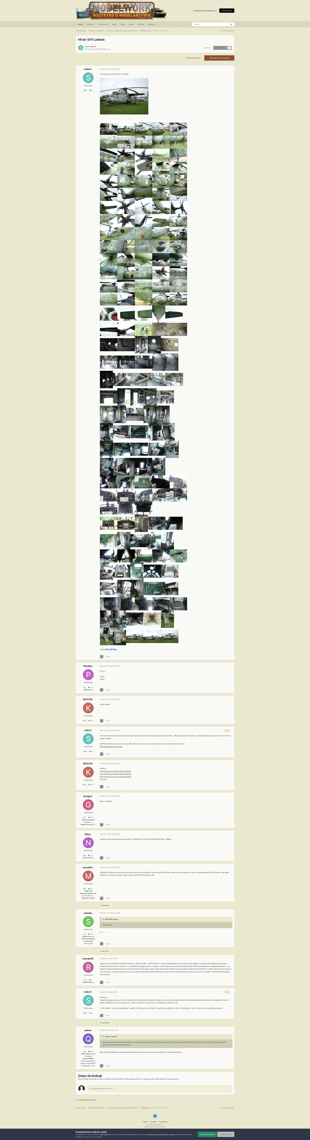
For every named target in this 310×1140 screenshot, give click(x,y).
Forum (80, 24)
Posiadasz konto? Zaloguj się (205, 11)
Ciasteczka (163, 1122)
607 (91, 721)
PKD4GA (87, 666)
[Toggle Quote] (103, 919)
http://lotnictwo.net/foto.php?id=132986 (115, 777)
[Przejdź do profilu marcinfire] (88, 876)
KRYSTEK (88, 699)
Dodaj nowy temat (193, 58)
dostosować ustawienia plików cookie (160, 1134)
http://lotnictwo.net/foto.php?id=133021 (115, 771)
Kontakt (153, 1122)
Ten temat (222, 24)
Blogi (122, 24)
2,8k (91, 817)
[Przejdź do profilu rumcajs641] (88, 967)
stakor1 (93, 46)
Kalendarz (90, 24)
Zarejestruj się (227, 10)
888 (91, 1051)
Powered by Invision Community (155, 1127)
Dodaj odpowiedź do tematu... (102, 1088)
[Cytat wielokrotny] (101, 656)
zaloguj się (147, 1079)
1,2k (91, 855)
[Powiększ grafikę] (124, 96)
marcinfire (88, 867)
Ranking (141, 24)
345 (91, 889)
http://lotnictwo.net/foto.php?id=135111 (115, 774)
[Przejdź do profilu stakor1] (80, 47)
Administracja (103, 24)
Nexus (88, 834)
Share (207, 48)
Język (145, 1122)
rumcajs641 (87, 958)
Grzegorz (88, 796)
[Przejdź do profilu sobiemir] (88, 921)
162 (91, 934)
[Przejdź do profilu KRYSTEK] (88, 708)
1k (92, 90)
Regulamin (151, 24)
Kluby (114, 24)
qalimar (88, 1030)
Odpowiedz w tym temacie (219, 58)
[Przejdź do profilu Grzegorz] (88, 804)
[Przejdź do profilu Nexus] (88, 842)
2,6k (91, 687)
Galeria (131, 24)
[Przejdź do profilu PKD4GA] (88, 674)
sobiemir (88, 913)
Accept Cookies (208, 1134)
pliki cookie (104, 1134)
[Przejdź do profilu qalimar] (88, 1038)
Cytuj (107, 657)
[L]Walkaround (105, 49)
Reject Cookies (226, 1134)
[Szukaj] (231, 24)
